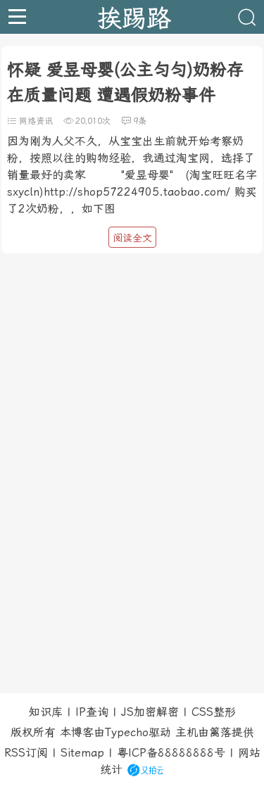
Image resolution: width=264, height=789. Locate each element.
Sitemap (82, 752)
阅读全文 (132, 238)
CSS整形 (213, 712)
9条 (139, 121)
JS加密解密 (150, 712)
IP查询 (91, 712)
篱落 (220, 732)
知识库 (46, 712)
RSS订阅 (26, 752)
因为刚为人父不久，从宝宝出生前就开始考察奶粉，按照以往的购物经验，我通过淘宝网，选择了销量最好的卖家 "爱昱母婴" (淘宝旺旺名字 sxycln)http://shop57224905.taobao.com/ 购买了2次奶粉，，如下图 (132, 174)
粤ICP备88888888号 (171, 752)
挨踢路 (134, 16)
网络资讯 (36, 121)
